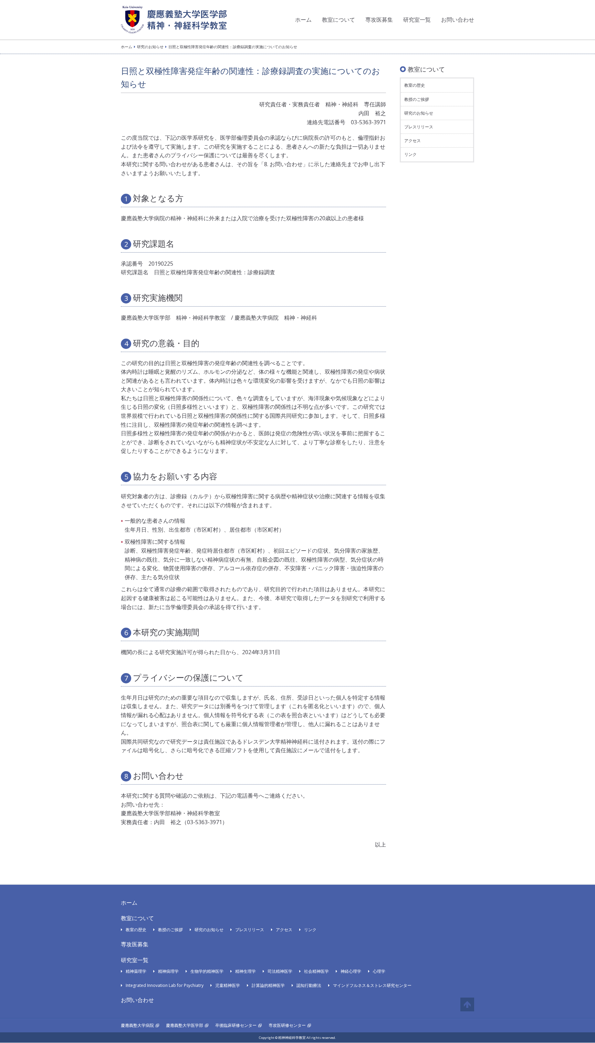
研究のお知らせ (150, 46)
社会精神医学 (316, 971)
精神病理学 (168, 971)
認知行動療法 (308, 985)
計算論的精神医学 (268, 985)
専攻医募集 (379, 19)
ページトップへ (467, 1004)
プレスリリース (418, 127)
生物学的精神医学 (206, 971)
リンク (410, 154)
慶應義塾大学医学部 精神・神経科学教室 (174, 19)
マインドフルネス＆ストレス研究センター (372, 985)
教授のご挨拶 (416, 99)
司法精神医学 (280, 971)
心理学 (379, 971)
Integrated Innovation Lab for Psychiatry (164, 985)
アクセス (412, 140)
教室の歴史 (414, 85)
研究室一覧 (417, 19)
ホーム (303, 19)
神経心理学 (351, 971)
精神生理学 (245, 971)
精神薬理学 (136, 971)
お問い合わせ (457, 19)
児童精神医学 (227, 985)
